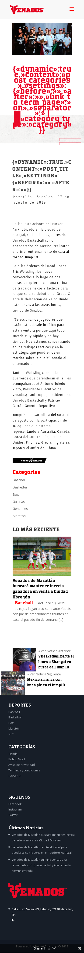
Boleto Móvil (16, 759)
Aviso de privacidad (21, 765)
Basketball (20, 487)
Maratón (19, 516)
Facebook (14, 804)
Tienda (13, 754)
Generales (20, 508)
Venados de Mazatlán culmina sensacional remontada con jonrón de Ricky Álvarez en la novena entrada (41, 865)
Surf (11, 734)
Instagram (15, 809)
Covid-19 (14, 776)
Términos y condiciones (24, 770)
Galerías (19, 501)
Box (16, 494)
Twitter (13, 815)
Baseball (19, 480)
